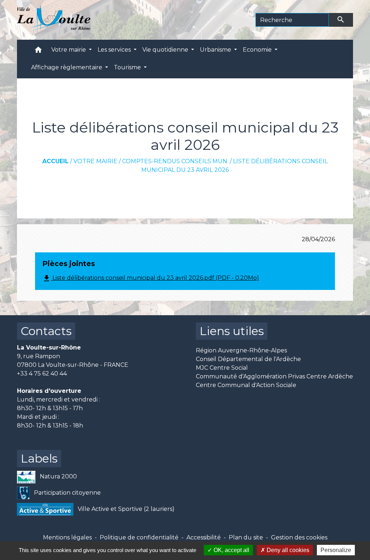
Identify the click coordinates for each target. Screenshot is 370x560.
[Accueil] (53, 20)
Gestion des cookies (299, 537)
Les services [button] (115, 49)
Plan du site (246, 537)
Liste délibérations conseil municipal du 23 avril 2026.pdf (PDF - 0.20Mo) (150, 278)
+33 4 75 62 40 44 (42, 373)
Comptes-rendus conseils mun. (175, 161)
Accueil (55, 161)
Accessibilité (203, 537)
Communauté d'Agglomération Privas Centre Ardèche (274, 376)
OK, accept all (230, 550)
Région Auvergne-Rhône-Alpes (241, 350)
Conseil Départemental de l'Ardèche (248, 359)
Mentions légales (67, 537)
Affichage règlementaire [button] (67, 67)
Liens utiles (231, 331)
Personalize (335, 550)
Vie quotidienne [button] (166, 49)
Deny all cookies (287, 550)
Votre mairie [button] (69, 49)
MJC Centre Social (222, 367)
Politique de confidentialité (139, 537)
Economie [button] (258, 49)
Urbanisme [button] (216, 49)
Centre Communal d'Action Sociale (246, 385)
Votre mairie (95, 161)
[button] (38, 51)
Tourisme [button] (128, 67)
